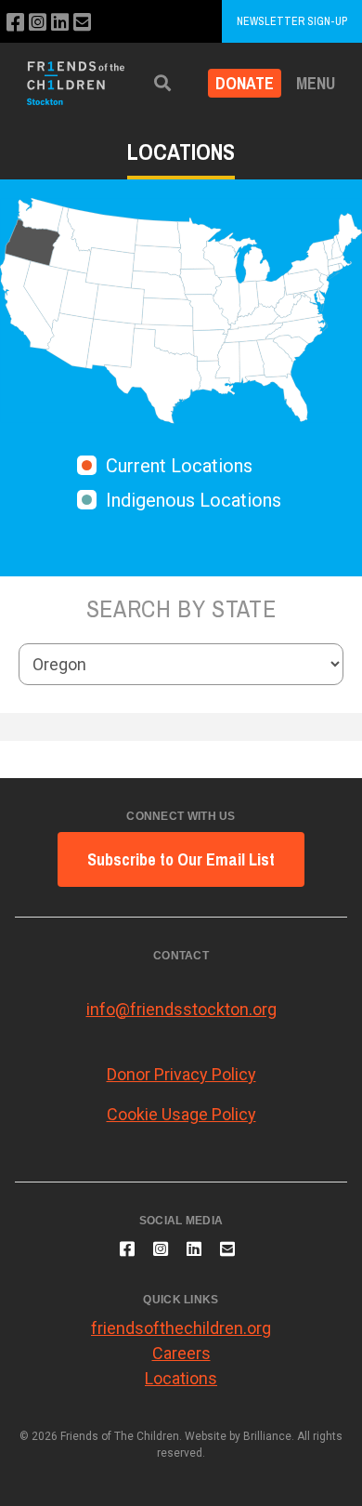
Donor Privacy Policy (181, 1074)
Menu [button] (315, 83)
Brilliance (267, 1436)
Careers (181, 1353)
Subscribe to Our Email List (181, 859)
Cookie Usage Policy (181, 1114)
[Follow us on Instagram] (37, 22)
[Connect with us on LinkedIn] (60, 22)
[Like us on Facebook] (15, 22)
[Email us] (82, 22)
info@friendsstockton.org (181, 1009)
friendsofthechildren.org (181, 1328)
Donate (244, 83)
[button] (162, 83)
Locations (181, 1378)
